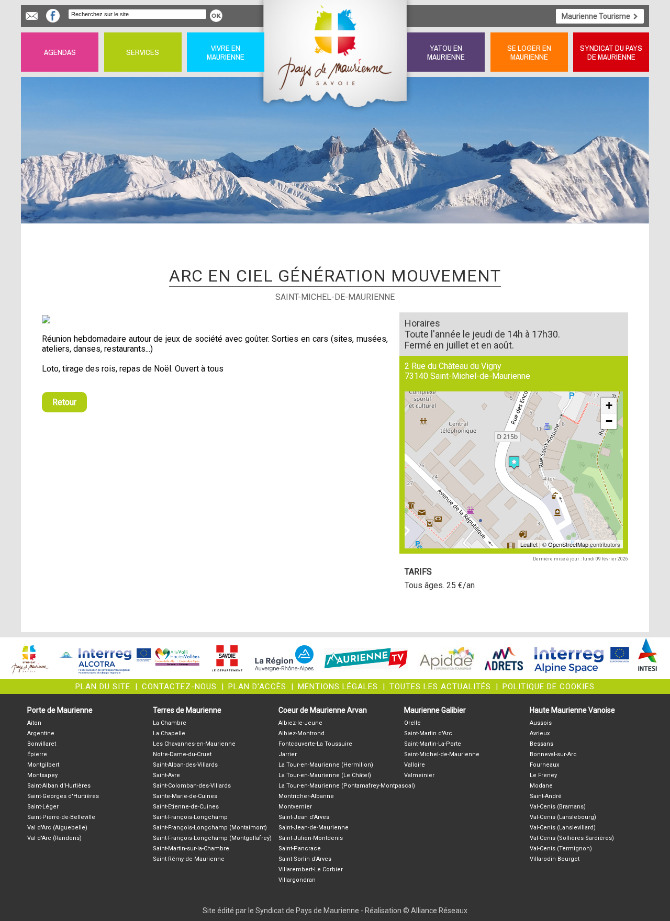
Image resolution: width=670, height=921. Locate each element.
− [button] (609, 421)
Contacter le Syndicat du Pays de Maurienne (32, 16)
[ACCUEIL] (335, 52)
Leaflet (529, 544)
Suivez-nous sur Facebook (53, 16)
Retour (64, 402)
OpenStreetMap (568, 544)
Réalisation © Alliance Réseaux (416, 910)
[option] (215, 319)
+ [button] (609, 405)
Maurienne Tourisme (596, 16)
